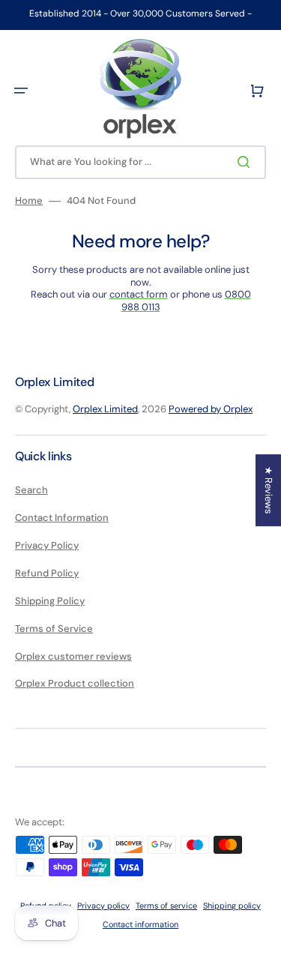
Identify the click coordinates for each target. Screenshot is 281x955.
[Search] (246, 161)
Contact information (140, 924)
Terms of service (166, 905)
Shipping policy (232, 905)
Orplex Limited (105, 409)
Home (29, 201)
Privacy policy (103, 905)
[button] (20, 90)
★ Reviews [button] (268, 490)
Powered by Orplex (211, 409)
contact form (138, 294)
